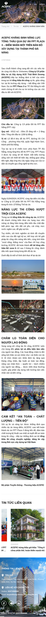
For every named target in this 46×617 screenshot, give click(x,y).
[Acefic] (6, 4)
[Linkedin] (18, 603)
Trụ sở (9, 575)
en (35, 4)
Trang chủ (5, 26)
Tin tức (16, 26)
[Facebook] (4, 603)
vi (30, 4)
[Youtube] (11, 603)
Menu (42, 4)
